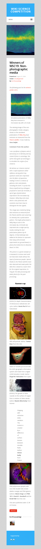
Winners (13, 511)
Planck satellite (14, 140)
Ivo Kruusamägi (16, 81)
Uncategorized (18, 79)
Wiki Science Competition (21, 10)
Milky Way (22, 135)
